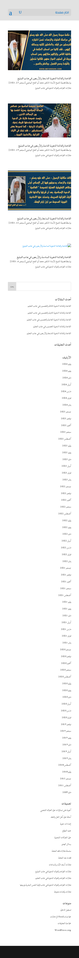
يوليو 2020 (66, 683)
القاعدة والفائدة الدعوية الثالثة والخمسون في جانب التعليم (49, 306)
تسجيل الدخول (65, 910)
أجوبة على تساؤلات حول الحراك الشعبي (55, 810)
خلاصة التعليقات (64, 923)
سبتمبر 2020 (65, 670)
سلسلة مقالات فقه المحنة (61, 851)
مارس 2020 (66, 710)
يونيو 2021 (66, 609)
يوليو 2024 (66, 364)
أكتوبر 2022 (66, 500)
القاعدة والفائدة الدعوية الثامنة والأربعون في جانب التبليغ (44, 145)
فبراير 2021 (66, 636)
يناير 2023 (67, 479)
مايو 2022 (67, 534)
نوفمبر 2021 (66, 575)
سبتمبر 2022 (65, 507)
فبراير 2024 (66, 398)
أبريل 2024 (66, 384)
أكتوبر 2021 (66, 581)
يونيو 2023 (66, 452)
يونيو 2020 (66, 690)
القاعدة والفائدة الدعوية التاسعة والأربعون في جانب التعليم (49, 333)
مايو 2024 (67, 378)
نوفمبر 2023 (66, 418)
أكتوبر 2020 (66, 663)
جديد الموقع (66, 830)
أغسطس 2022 (64, 513)
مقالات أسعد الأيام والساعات (60, 864)
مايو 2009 (67, 792)
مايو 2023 (67, 459)
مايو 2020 (67, 697)
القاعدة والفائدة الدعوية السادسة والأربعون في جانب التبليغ (44, 257)
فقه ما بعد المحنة (64, 858)
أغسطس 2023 (64, 439)
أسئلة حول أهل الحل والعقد (61, 817)
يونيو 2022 (66, 527)
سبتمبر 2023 (65, 432)
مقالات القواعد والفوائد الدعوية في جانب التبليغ (53, 88)
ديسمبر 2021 (65, 568)
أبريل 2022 (66, 541)
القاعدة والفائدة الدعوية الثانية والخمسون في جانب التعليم (49, 313)
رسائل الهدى (66, 844)
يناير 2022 (67, 561)
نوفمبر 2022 (66, 493)
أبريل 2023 (66, 466)
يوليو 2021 (66, 602)
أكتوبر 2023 (66, 425)
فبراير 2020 (66, 717)
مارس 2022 (66, 547)
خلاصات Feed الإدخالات (60, 917)
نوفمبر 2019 (66, 724)
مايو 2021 (67, 615)
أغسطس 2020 (64, 676)
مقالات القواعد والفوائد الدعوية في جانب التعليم (53, 878)
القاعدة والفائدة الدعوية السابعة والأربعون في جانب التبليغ (44, 218)
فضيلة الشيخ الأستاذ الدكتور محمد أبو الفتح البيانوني (45, 83)
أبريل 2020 (66, 704)
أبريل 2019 (66, 751)
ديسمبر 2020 (65, 649)
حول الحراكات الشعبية (62, 837)
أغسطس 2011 (64, 785)
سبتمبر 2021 (65, 588)
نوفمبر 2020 (66, 656)
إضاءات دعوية (65, 824)
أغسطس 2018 (64, 765)
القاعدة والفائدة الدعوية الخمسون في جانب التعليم (52, 326)
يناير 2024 (67, 405)
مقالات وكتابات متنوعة (62, 892)
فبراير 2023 (66, 473)
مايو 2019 (67, 744)
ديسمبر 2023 (65, 411)
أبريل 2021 (66, 622)
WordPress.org (63, 930)
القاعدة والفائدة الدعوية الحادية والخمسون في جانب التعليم (49, 319)
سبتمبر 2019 (65, 731)
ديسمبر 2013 (65, 778)
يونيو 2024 (66, 371)
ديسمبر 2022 (65, 486)
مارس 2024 (66, 391)
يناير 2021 (67, 643)
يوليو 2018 (66, 772)
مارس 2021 (66, 629)
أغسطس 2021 (64, 595)
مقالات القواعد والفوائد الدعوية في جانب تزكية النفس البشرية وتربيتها (45, 885)
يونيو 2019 (66, 738)
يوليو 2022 (66, 520)
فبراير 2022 (66, 554)
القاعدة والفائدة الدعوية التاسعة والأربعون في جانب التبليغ (44, 78)
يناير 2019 (67, 758)
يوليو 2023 (66, 445)
